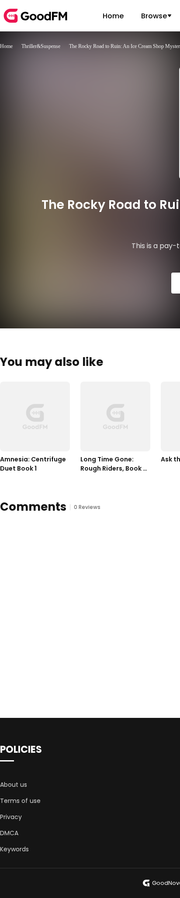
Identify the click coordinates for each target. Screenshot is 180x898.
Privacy (11, 817)
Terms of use (20, 800)
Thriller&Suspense (40, 46)
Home (113, 16)
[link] (6, 46)
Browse (154, 16)
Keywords (14, 849)
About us (13, 784)
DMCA (9, 833)
